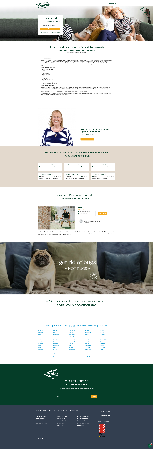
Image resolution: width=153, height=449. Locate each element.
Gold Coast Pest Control (41, 416)
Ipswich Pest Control (40, 418)
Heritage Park (56, 345)
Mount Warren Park (73, 353)
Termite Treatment (60, 414)
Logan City (71, 332)
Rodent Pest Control (61, 420)
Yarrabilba (102, 349)
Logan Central (72, 330)
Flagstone (55, 336)
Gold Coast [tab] (57, 326)
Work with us (90, 3)
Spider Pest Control (60, 418)
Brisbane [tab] (48, 326)
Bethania (39, 339)
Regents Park (87, 339)
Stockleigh (87, 353)
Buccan (39, 345)
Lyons (70, 345)
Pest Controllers (79, 3)
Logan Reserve (72, 334)
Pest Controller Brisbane (82, 414)
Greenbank (55, 343)
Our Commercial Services (103, 421)
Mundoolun (71, 354)
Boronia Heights (41, 341)
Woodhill (102, 345)
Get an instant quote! (50, 29)
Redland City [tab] (92, 326)
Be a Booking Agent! (105, 415)
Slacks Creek (87, 347)
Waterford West (103, 339)
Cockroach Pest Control (61, 416)
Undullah (102, 332)
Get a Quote (102, 213)
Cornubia (39, 354)
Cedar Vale (40, 351)
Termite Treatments (70, 3)
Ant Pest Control (60, 425)
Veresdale (102, 334)
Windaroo (102, 341)
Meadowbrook (72, 349)
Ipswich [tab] (65, 326)
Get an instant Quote (87, 139)
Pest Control (62, 3)
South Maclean (88, 349)
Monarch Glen (72, 351)
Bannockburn (40, 332)
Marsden (71, 347)
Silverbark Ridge (88, 345)
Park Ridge (87, 334)
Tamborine (87, 354)
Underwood (102, 330)
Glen (80, 207)
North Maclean (88, 332)
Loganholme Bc (72, 339)
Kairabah (55, 354)
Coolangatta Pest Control (41, 423)
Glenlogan (55, 341)
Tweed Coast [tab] (103, 326)
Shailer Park (87, 343)
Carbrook (39, 347)
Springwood (87, 351)
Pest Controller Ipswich (82, 418)
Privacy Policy (80, 425)
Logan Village (71, 336)
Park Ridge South (88, 336)
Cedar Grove (40, 349)
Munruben (71, 356)
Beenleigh (39, 334)
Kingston (55, 356)
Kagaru (54, 353)
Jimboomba (55, 351)
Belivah (39, 336)
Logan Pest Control (40, 420)
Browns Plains (40, 343)
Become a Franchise (105, 411)
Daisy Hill (55, 330)
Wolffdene (102, 343)
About (85, 3)
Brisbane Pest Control (40, 414)
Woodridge (102, 347)
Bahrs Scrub (40, 330)
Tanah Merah (87, 356)
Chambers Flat (40, 353)
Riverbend (87, 341)
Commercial (96, 3)
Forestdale (55, 339)
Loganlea (71, 343)
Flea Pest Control (60, 423)
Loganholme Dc (72, 341)
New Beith (87, 330)
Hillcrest (55, 347)
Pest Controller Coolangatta (83, 423)
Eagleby (54, 332)
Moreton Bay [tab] (81, 326)
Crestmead (40, 356)
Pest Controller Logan (82, 420)
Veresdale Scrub (103, 336)
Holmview (55, 349)
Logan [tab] (73, 326)
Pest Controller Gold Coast (83, 416)
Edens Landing (56, 334)
